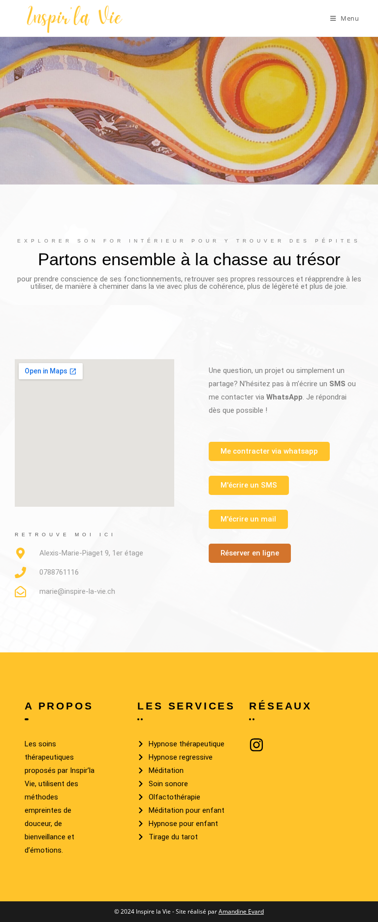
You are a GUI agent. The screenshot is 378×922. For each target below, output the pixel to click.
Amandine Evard (241, 911)
